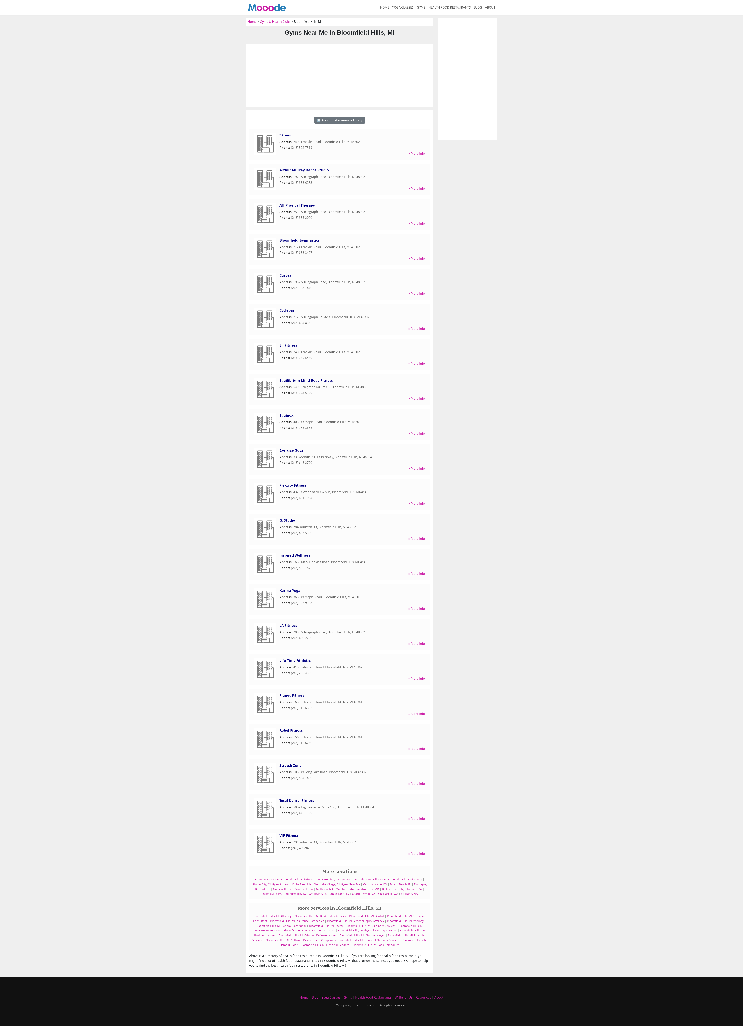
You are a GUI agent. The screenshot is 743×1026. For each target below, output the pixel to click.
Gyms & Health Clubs (275, 22)
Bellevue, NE (390, 889)
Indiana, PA (414, 889)
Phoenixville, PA (271, 894)
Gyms (421, 7)
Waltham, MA (345, 889)
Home (384, 7)
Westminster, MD (368, 889)
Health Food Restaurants (449, 7)
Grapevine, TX (318, 894)
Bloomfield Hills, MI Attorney (273, 916)
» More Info (416, 153)
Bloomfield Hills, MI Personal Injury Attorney (355, 921)
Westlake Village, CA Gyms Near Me (337, 884)
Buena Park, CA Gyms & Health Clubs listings (284, 879)
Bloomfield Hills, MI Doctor (326, 926)
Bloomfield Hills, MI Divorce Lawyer (362, 935)
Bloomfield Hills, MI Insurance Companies (297, 921)
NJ (402, 889)
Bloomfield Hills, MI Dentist (366, 916)
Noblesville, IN (282, 889)
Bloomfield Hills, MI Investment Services (309, 930)
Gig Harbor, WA (388, 894)
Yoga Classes (403, 7)
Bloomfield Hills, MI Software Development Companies (300, 940)
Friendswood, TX (295, 894)
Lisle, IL (265, 889)
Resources (423, 997)
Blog (478, 7)
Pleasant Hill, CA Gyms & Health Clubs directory (391, 879)
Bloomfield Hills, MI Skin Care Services (370, 926)
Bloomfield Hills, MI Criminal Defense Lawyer (308, 935)
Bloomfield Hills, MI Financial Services (325, 945)
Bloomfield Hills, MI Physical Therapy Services (367, 930)
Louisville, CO (378, 884)
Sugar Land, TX (339, 894)
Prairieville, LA (304, 889)
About (490, 7)
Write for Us (404, 997)
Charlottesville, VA (363, 894)
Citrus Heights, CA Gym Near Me (337, 879)
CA (365, 884)
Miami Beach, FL (400, 884)
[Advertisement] (339, 76)
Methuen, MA (324, 889)
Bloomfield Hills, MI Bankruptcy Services (320, 916)
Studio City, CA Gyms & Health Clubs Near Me (282, 884)
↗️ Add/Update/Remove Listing (339, 120)
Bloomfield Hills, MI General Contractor (281, 926)
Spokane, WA (409, 894)
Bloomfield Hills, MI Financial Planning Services (369, 940)
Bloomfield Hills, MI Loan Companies (375, 945)
